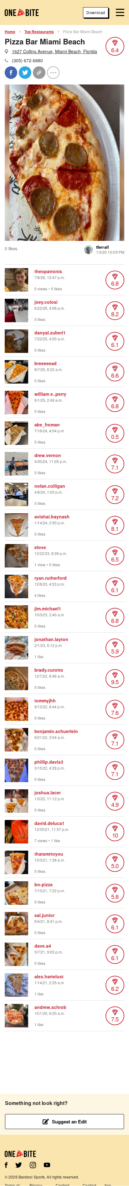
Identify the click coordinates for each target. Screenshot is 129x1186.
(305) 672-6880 (27, 60)
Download (95, 12)
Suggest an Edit (69, 1121)
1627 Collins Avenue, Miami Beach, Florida (54, 51)
